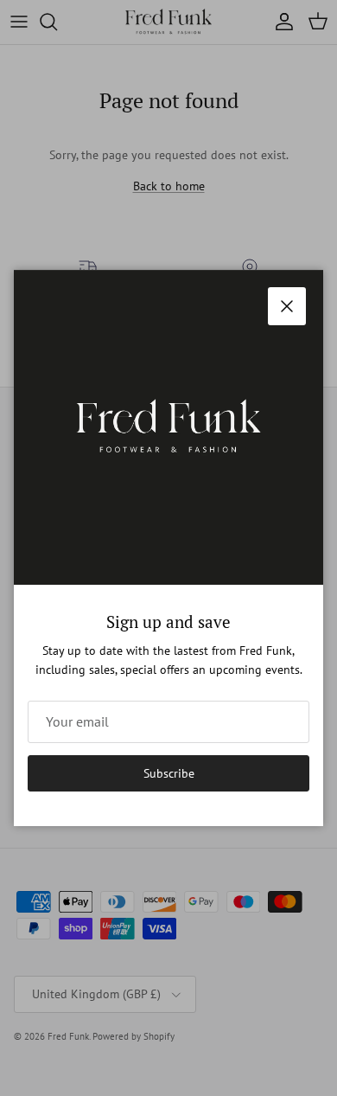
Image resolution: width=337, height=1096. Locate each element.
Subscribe (168, 773)
